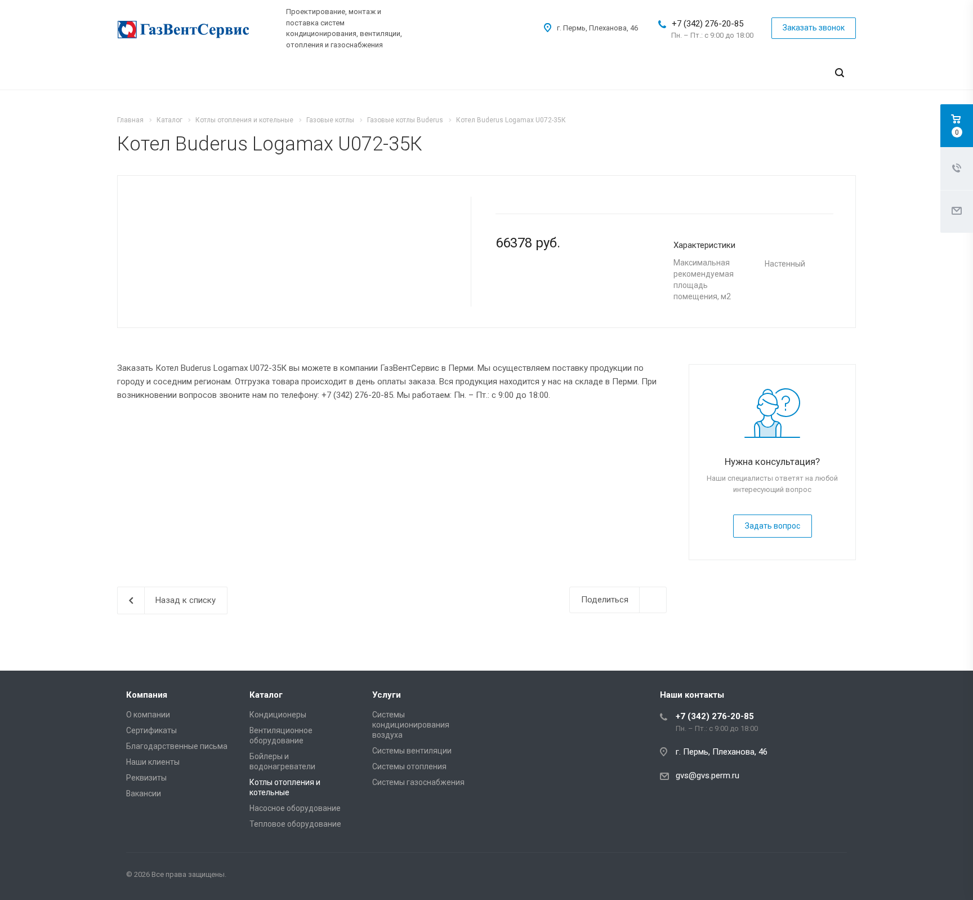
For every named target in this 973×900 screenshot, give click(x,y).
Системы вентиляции (412, 750)
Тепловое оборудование (295, 823)
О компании (148, 714)
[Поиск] (839, 73)
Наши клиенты (153, 761)
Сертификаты (151, 730)
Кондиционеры (277, 714)
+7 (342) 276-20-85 (707, 24)
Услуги (386, 695)
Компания (146, 695)
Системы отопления (409, 766)
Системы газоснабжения (418, 782)
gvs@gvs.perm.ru (707, 775)
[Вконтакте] (835, 876)
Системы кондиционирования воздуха (410, 724)
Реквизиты (146, 777)
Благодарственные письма (176, 746)
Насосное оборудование (295, 808)
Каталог (266, 695)
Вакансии (143, 793)
